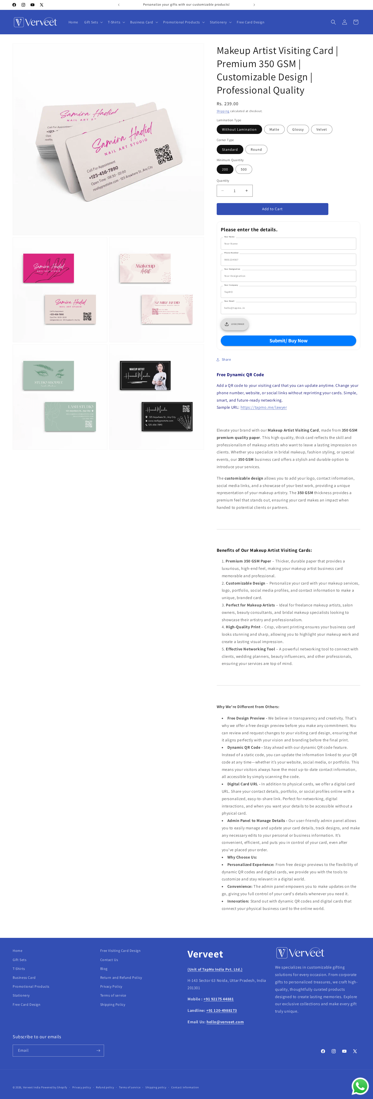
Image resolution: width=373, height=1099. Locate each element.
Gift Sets (19, 959)
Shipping (223, 111)
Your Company (231, 285)
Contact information (185, 1087)
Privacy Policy (111, 986)
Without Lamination (239, 129)
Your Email (229, 301)
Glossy (298, 129)
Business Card (24, 977)
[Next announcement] (254, 5)
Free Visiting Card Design (120, 950)
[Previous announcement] (118, 5)
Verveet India (32, 1087)
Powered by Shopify (54, 1087)
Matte (274, 129)
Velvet (321, 129)
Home (17, 950)
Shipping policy (155, 1087)
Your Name (229, 236)
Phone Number (231, 252)
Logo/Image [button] (238, 324)
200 (225, 169)
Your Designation (232, 269)
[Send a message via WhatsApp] (360, 1086)
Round (256, 149)
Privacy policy (81, 1087)
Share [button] (226, 359)
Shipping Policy (112, 1004)
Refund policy (105, 1087)
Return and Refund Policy (121, 977)
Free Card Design (27, 1004)
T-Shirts (19, 968)
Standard (230, 149)
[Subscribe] (98, 1051)
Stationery (21, 995)
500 (244, 169)
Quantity (223, 180)
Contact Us (109, 959)
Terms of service (113, 995)
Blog (104, 968)
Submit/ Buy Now (288, 340)
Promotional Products (31, 986)
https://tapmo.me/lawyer (264, 407)
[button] (93, 22)
